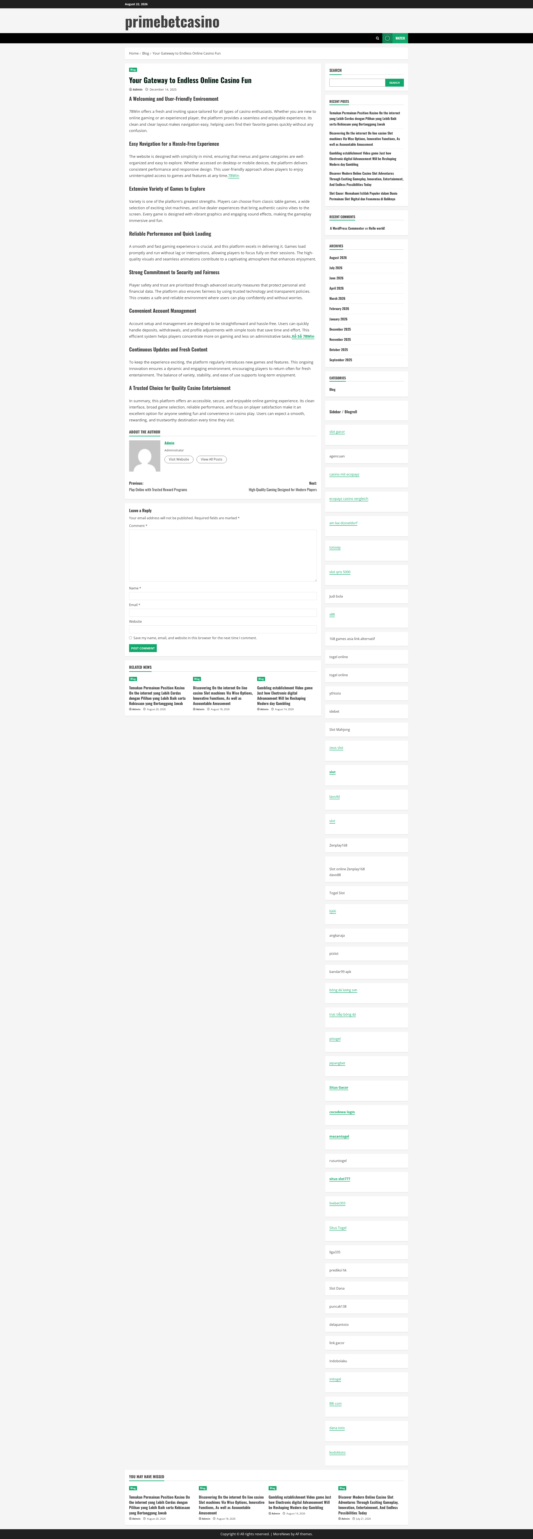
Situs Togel (337, 1227)
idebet (334, 711)
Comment (138, 525)
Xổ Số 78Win (303, 336)
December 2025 (340, 329)
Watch (400, 38)
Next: (283, 486)
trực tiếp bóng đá (342, 1014)
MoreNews (281, 1534)
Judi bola (336, 596)
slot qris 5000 (339, 572)
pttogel (335, 1038)
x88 (332, 614)
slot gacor (337, 431)
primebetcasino (172, 21)
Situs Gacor (338, 1087)
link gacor (337, 1343)
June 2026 (336, 277)
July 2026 (335, 267)
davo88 (335, 875)
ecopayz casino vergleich (348, 498)
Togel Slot (337, 893)
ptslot (334, 953)
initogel (335, 1379)
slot (332, 772)
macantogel (339, 1136)
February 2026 (339, 308)
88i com (335, 1403)
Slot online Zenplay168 (347, 869)
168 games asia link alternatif (352, 638)
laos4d (334, 796)
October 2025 (338, 349)
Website (135, 621)
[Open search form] (377, 38)
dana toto (337, 1428)
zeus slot (336, 747)
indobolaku (338, 1361)
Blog (133, 69)
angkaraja (337, 935)
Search (335, 70)
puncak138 (337, 1306)
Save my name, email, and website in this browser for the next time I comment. (195, 638)
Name (135, 588)
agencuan (337, 456)
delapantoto (339, 1324)
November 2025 (340, 339)
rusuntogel (338, 1160)
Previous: (158, 486)
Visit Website (179, 459)
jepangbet (337, 1063)
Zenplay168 (338, 845)
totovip (335, 547)
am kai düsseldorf (343, 523)
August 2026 (338, 257)
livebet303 (337, 1203)
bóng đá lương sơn (343, 990)
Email (134, 605)
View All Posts (211, 459)
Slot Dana (337, 1288)
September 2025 (340, 359)
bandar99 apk (340, 971)
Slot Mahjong (339, 729)
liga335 (334, 1252)
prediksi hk (337, 1270)
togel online (338, 657)
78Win (233, 175)
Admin (137, 89)
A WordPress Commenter (347, 228)
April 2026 (336, 288)
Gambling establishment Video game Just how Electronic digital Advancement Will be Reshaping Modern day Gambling (285, 695)
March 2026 (337, 298)
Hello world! (377, 228)
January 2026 (338, 318)
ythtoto (335, 693)
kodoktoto (337, 1452)
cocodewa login (342, 1112)
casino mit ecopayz (344, 474)
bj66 (332, 911)
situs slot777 (339, 1179)
